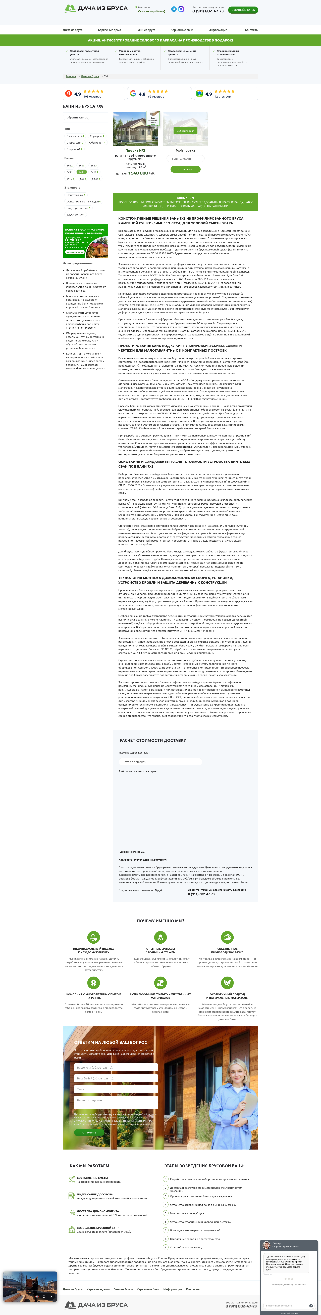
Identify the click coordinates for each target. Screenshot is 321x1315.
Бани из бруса (145, 29)
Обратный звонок (243, 9)
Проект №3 (135, 150)
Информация (172, 1289)
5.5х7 (96, 178)
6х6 (82, 165)
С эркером (97, 136)
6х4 (70, 165)
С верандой (74, 149)
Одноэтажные (76, 195)
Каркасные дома (109, 29)
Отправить (89, 1132)
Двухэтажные (76, 214)
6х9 (70, 172)
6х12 (94, 172)
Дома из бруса (72, 29)
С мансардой (75, 136)
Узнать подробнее (75, 252)
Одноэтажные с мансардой (84, 201)
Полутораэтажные (78, 208)
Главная (71, 76)
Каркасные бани (182, 29)
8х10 (70, 178)
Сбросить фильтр (77, 117)
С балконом (97, 142)
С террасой (75, 142)
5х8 (83, 178)
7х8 (82, 172)
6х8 (94, 165)
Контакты (251, 29)
